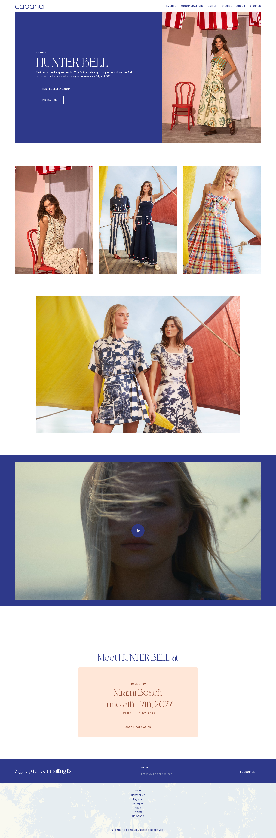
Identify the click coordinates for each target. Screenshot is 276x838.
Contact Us (138, 795)
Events (171, 6)
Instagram (50, 100)
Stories (255, 6)
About (241, 6)
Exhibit (213, 6)
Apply (138, 807)
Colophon (138, 816)
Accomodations (192, 6)
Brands (227, 6)
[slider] (123, 595)
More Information (138, 727)
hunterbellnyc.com (56, 88)
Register (138, 799)
